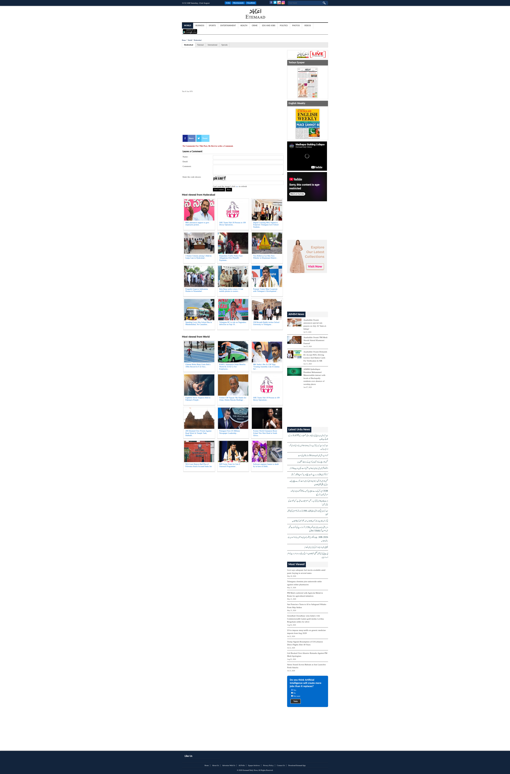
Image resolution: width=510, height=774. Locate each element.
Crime (255, 26)
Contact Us (281, 765)
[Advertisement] (203, 13)
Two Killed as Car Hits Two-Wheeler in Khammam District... (265, 257)
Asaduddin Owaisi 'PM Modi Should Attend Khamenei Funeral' (315, 340)
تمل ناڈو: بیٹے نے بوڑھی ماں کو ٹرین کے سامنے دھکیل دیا (313, 462)
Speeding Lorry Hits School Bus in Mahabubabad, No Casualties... (198, 323)
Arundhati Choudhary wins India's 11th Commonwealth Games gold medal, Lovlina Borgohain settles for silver (305, 619)
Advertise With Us (228, 765)
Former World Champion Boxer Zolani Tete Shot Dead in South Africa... (265, 433)
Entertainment (228, 26)
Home (184, 40)
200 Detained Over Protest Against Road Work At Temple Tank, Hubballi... (198, 433)
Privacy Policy (268, 765)
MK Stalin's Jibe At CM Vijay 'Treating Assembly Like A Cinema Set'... (266, 366)
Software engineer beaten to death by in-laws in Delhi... (266, 465)
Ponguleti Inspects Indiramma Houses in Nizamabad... (196, 290)
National (200, 45)
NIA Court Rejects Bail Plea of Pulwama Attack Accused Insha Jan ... (198, 466)
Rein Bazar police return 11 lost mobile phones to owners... (231, 290)
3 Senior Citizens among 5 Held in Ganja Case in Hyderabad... (198, 257)
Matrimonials (238, 3)
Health (243, 26)
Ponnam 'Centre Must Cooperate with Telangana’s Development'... (265, 290)
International (212, 45)
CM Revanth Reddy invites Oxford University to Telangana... (266, 323)
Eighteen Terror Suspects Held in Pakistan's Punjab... (197, 399)
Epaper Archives (254, 765)
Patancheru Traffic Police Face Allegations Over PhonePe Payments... (231, 258)
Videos (307, 26)
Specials (224, 45)
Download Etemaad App (297, 765)
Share (191, 138)
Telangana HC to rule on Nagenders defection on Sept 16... (232, 323)
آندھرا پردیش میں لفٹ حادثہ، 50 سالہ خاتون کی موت (313, 455)
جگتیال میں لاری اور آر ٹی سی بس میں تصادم (316, 547)
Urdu (228, 3)
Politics (284, 26)
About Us (215, 765)
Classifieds (251, 3)
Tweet (204, 138)
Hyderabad (197, 40)
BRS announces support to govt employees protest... (197, 224)
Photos (296, 26)
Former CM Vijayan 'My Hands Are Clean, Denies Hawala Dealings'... (232, 399)
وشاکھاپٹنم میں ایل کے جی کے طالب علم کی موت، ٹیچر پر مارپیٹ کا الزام (309, 468)
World (187, 26)
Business (200, 26)
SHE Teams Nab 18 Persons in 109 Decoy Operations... (232, 224)
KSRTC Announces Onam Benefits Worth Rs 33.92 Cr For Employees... (232, 366)
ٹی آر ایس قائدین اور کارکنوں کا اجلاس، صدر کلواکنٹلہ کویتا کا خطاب (310, 521)
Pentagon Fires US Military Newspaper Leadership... (229, 432)
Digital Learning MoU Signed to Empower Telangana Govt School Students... (266, 225)
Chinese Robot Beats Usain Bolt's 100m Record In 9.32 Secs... (197, 365)
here (237, 186)
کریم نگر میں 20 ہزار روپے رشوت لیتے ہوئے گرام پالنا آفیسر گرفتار (309, 474)
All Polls (242, 765)
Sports (212, 26)
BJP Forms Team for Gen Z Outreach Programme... (229, 465)
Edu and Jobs (268, 26)
